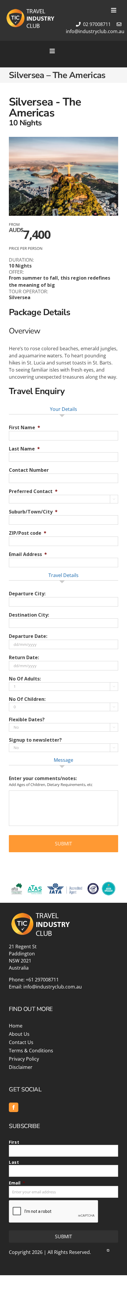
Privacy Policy (24, 1059)
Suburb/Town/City (33, 512)
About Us (19, 1034)
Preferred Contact (33, 491)
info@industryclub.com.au (52, 986)
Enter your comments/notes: (43, 778)
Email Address (28, 554)
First (14, 1142)
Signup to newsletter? (35, 740)
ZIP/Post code (27, 533)
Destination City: (29, 615)
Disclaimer (20, 1067)
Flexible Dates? (27, 720)
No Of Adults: (25, 679)
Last (14, 1162)
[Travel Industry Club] (29, 10)
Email (17, 1183)
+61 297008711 (42, 979)
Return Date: (24, 657)
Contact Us (21, 1042)
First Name (24, 427)
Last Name (24, 449)
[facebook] (13, 1107)
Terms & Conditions (31, 1050)
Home (15, 1025)
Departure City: (27, 594)
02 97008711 (96, 24)
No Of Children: (27, 699)
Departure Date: (28, 636)
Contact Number (29, 470)
